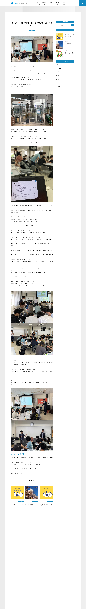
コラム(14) (58, 75)
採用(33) (57, 82)
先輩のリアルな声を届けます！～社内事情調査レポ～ (69, 54)
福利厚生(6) (58, 86)
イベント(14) (58, 68)
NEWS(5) (57, 64)
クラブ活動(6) (58, 71)
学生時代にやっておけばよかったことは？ (69, 35)
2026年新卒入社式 (68, 43)
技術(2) (57, 79)
